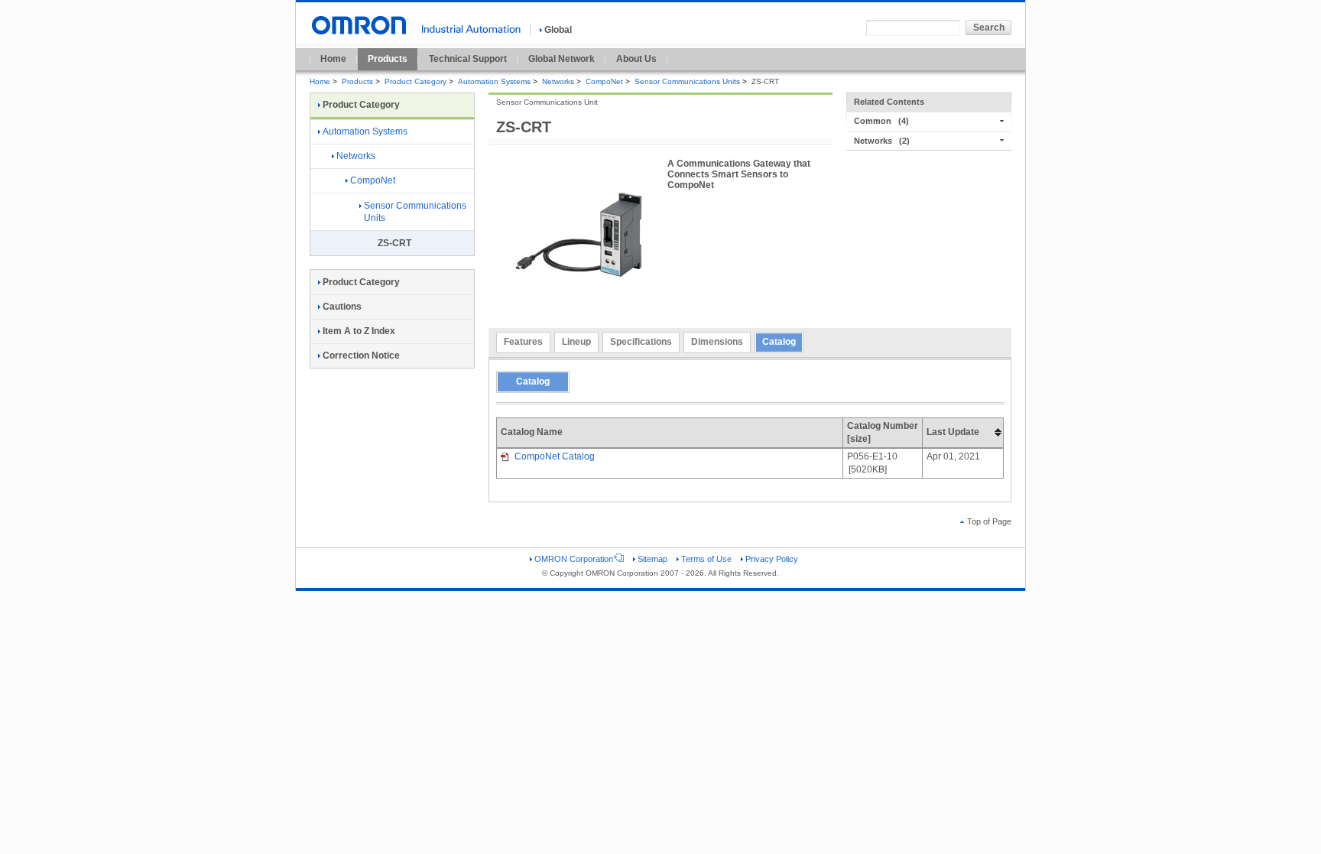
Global (558, 29)
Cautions (342, 306)
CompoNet (604, 81)
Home (333, 59)
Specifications (641, 341)
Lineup (576, 341)
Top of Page (989, 521)
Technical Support (468, 59)
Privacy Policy (771, 558)
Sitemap (652, 558)
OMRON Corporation (573, 558)
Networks (558, 81)
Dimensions (717, 341)
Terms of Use (706, 558)
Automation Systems (494, 81)
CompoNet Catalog (553, 456)
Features (523, 341)
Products (387, 59)
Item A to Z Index (359, 331)
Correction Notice (361, 355)
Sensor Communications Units (687, 81)
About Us (636, 59)
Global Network (561, 59)
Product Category (415, 81)
